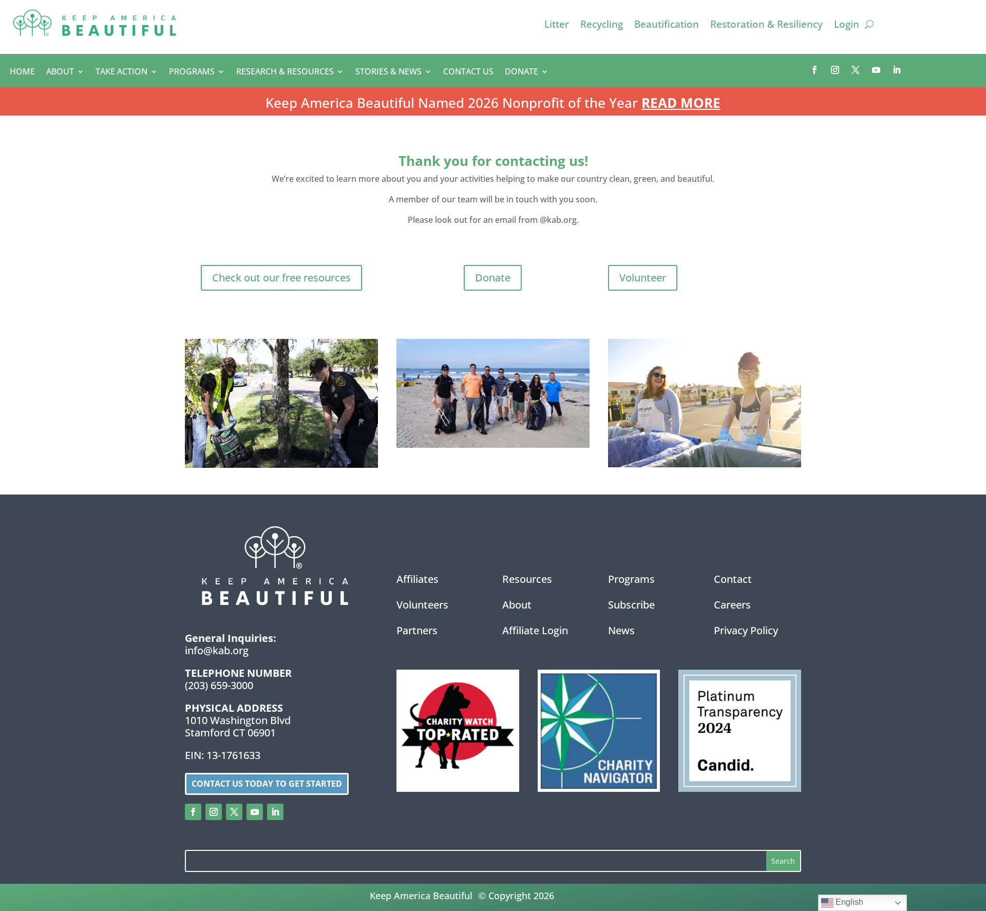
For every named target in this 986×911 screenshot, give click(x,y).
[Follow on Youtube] (876, 70)
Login (846, 26)
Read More (680, 102)
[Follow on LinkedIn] (896, 70)
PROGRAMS (192, 72)
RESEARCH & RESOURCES (285, 72)
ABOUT (60, 72)
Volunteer (642, 277)
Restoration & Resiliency (766, 26)
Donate (492, 277)
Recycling (601, 26)
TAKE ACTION (121, 72)
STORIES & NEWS (388, 72)
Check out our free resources (281, 277)
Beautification (666, 26)
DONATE (521, 72)
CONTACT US (468, 72)
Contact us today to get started (267, 783)
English (848, 902)
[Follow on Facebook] (814, 70)
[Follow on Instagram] (835, 70)
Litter (556, 26)
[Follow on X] (855, 70)
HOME (22, 72)
